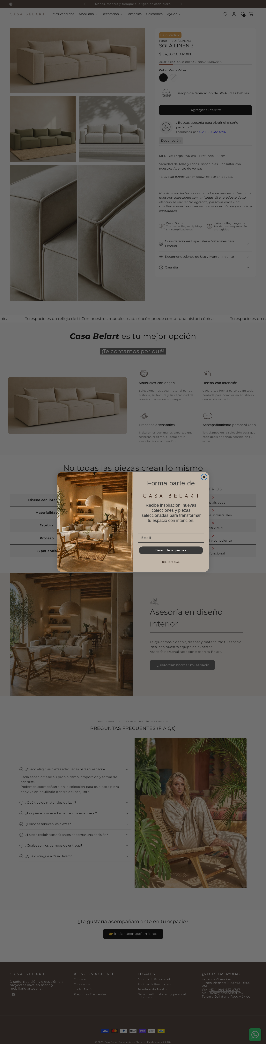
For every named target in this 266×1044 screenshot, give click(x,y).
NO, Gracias (171, 562)
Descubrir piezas (171, 550)
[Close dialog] (204, 477)
